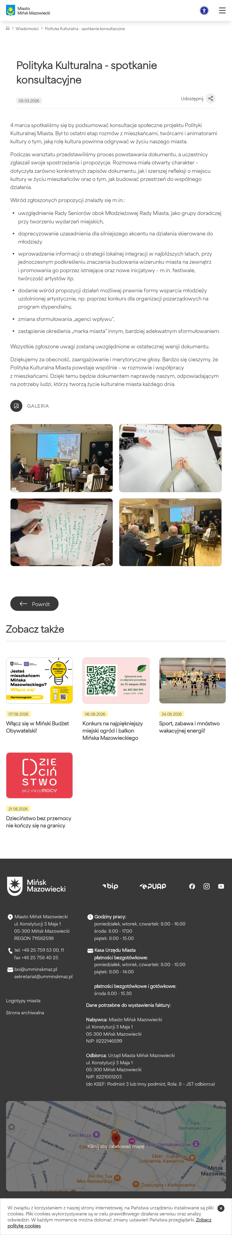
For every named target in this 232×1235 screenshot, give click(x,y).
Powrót (41, 604)
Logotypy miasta (23, 1000)
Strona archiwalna (25, 1012)
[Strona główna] (7, 28)
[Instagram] (206, 886)
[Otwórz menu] (222, 11)
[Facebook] (192, 886)
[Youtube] (221, 886)
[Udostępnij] (211, 98)
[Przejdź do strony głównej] (36, 886)
